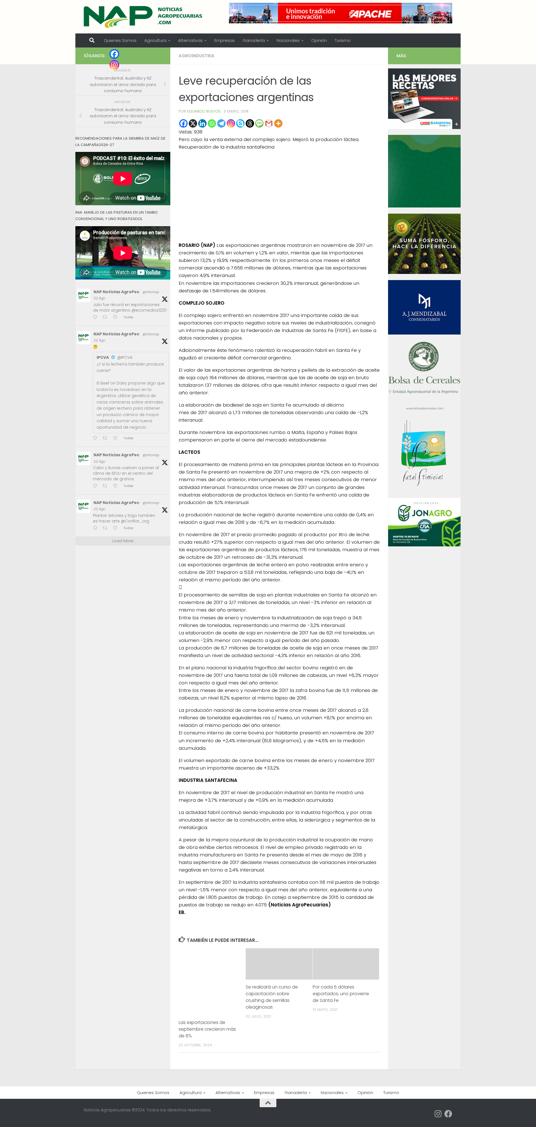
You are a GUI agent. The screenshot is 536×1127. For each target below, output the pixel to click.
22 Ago (100, 298)
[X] (193, 123)
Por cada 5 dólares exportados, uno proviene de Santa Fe (341, 994)
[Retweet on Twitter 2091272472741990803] (106, 317)
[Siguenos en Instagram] (438, 1114)
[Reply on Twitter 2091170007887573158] (96, 486)
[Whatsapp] (212, 123)
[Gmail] (269, 123)
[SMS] (259, 123)
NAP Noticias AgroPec (116, 292)
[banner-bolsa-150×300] (424, 409)
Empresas (224, 40)
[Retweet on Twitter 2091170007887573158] (106, 486)
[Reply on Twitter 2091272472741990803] (96, 317)
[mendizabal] (424, 333)
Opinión (319, 40)
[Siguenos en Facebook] (448, 1114)
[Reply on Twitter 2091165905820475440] (96, 528)
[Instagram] (231, 123)
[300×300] (424, 206)
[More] (278, 123)
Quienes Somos (120, 40)
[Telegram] (221, 123)
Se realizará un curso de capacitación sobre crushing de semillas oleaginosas (272, 997)
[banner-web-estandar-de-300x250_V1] (424, 272)
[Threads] (250, 123)
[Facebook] (183, 123)
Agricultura (155, 40)
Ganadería (254, 40)
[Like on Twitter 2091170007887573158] (117, 486)
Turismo (343, 40)
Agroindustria (196, 56)
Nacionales (288, 40)
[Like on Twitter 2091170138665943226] (117, 438)
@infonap (151, 292)
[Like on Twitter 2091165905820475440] (117, 528)
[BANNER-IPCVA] (424, 127)
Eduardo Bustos (204, 111)
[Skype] (240, 123)
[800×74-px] (340, 13)
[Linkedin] (202, 123)
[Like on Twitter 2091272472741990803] (117, 317)
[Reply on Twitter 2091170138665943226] (96, 438)
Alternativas (190, 40)
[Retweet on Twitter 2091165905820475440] (106, 528)
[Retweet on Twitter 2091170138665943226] (106, 438)
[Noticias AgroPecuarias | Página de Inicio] (144, 17)
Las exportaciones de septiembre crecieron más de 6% (207, 1029)
